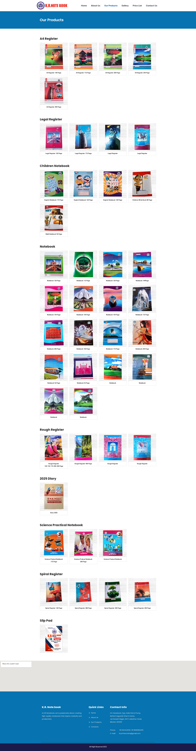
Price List (137, 5)
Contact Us (151, 5)
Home (84, 5)
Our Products (110, 5)
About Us (95, 5)
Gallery (125, 5)
